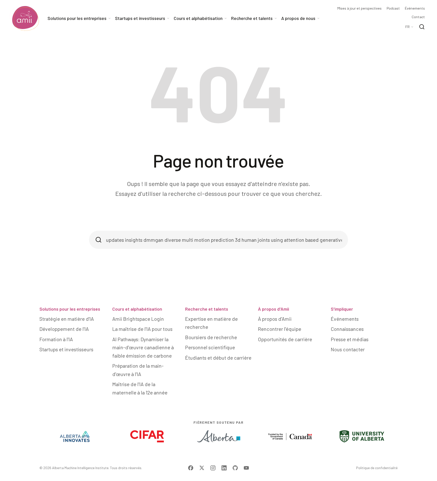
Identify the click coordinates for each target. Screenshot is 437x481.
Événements (415, 8)
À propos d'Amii (273, 309)
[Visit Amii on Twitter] (201, 467)
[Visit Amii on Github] (235, 467)
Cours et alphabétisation (137, 309)
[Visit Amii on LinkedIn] (224, 467)
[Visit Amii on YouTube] (246, 467)
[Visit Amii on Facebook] (190, 467)
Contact (418, 17)
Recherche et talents (206, 309)
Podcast (393, 8)
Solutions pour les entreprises (69, 309)
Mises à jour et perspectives (359, 8)
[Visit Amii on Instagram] (212, 467)
